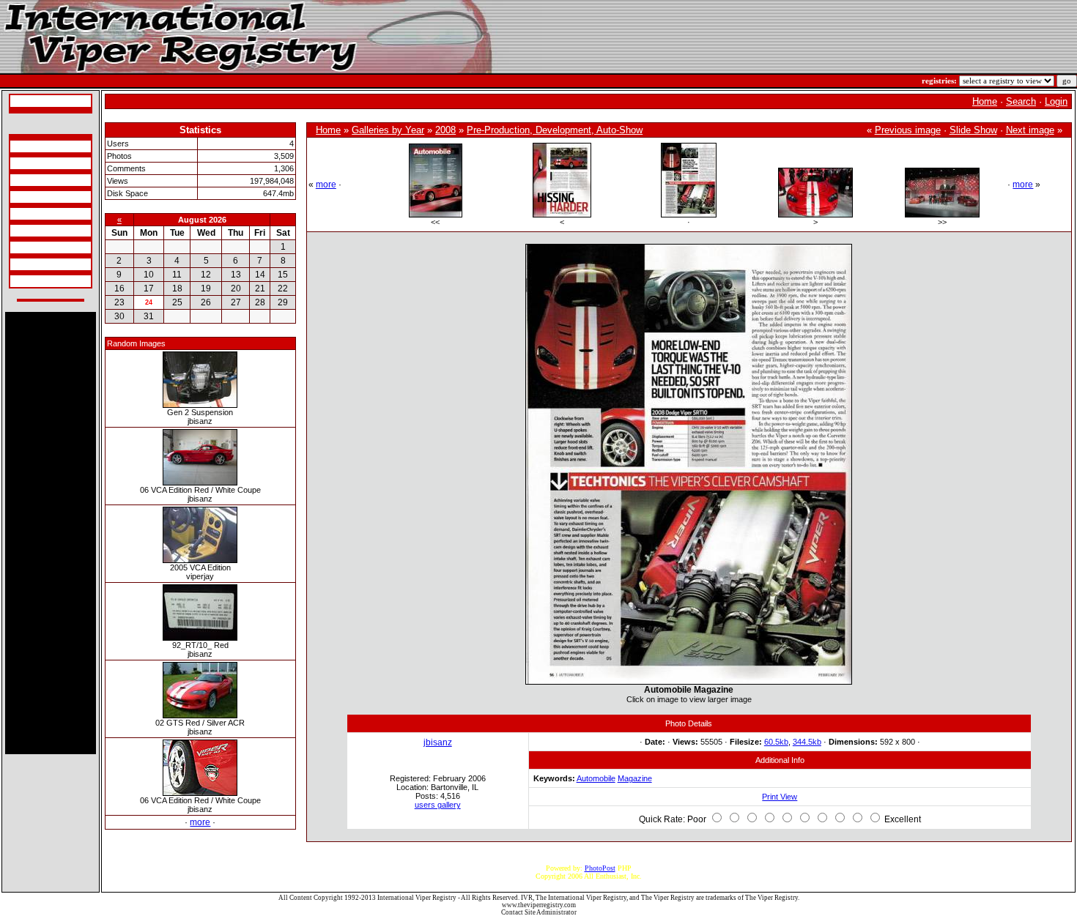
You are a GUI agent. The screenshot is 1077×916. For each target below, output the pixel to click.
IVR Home (28, 101)
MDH (20, 230)
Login (1056, 101)
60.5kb (776, 741)
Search (1021, 101)
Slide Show (973, 129)
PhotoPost (600, 868)
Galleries (26, 264)
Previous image (908, 129)
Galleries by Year (388, 129)
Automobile (596, 778)
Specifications (32, 146)
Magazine (635, 778)
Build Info (27, 163)
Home (984, 101)
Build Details (31, 180)
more (200, 822)
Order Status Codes (41, 213)
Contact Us (28, 281)
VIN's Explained (37, 197)
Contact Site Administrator (539, 912)
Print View (779, 796)
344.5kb (807, 741)
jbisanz (437, 742)
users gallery (438, 804)
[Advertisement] (51, 533)
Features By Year (37, 247)
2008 (445, 129)
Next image (1030, 129)
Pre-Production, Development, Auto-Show (555, 129)
